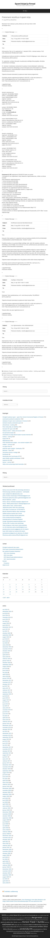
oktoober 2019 (6, 650)
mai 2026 (5, 609)
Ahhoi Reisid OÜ (15, 915)
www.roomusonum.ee (19, 933)
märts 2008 (6, 829)
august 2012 (6, 739)
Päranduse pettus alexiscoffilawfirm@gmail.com (15, 535)
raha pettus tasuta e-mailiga (10, 452)
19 (22, 589)
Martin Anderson (34, 924)
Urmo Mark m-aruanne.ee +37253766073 (14, 509)
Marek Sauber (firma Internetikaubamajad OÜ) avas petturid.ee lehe (24, 901)
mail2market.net (8, 924)
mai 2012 (5, 745)
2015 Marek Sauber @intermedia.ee (13, 557)
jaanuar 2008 (6, 833)
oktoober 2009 (6, 792)
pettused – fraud (7, 450)
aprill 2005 (5, 881)
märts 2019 (6, 656)
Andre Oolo (39, 915)
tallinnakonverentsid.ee (17, 931)
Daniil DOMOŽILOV (18, 919)
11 (16, 586)
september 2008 (7, 818)
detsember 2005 (7, 869)
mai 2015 (5, 705)
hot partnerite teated (8, 432)
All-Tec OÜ (27, 915)
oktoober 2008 (6, 816)
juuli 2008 (5, 822)
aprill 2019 (5, 654)
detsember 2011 (7, 747)
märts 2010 (6, 782)
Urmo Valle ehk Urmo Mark (27, 931)
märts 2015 (6, 707)
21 (35, 589)
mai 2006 (5, 859)
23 (3, 591)
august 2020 (6, 637)
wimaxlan (36, 931)
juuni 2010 (5, 776)
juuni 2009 (5, 800)
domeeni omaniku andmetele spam (12, 423)
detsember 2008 (7, 812)
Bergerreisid (37, 918)
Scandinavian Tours (15, 929)
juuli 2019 (5, 652)
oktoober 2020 (6, 633)
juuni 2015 (5, 704)
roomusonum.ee (34, 926)
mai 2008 (5, 825)
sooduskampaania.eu (38, 929)
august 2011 (6, 755)
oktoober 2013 (6, 729)
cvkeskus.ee (45, 917)
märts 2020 (6, 645)
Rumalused (5, 454)
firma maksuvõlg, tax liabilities (10, 426)
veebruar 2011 (6, 761)
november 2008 (7, 814)
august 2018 (6, 666)
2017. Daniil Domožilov (9, 559)
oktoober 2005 (6, 873)
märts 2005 (6, 882)
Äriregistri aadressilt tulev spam (11, 547)
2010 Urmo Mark (8, 555)
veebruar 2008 (6, 831)
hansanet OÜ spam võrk (9, 428)
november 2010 (7, 766)
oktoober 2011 (6, 751)
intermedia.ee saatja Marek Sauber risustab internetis (17, 434)
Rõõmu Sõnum (43, 926)
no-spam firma (6, 446)
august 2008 (6, 820)
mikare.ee (4, 926)
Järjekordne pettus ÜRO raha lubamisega (13, 507)
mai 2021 (5, 631)
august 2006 (6, 855)
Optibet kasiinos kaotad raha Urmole (12, 513)
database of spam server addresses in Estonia (15, 371)
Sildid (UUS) (6, 565)
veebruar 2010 (6, 784)
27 (29, 591)
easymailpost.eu (36, 919)
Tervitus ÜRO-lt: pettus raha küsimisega (13, 523)
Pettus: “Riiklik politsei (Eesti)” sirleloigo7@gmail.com (16, 503)
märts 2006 (6, 863)
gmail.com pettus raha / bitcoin (9, 922)
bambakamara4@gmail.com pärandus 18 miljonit (15, 533)
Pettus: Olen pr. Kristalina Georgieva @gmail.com (15, 501)
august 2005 (6, 877)
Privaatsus (6, 563)
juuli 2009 (5, 798)
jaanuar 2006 (6, 867)
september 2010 (7, 770)
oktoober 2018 (6, 662)
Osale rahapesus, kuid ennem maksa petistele (15, 525)
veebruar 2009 (6, 808)
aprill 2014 (5, 717)
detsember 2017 (7, 680)
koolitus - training (33, 371)
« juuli (4, 597)
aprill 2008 (5, 827)
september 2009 (7, 794)
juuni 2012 (5, 743)
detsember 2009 (7, 788)
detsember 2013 (7, 725)
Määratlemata (6, 440)
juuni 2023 (5, 619)
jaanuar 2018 (6, 678)
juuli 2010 (5, 774)
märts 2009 (6, 806)
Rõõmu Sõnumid (7, 929)
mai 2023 (5, 621)
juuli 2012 (5, 741)
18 (16, 589)
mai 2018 (5, 672)
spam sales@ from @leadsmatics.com (13, 493)
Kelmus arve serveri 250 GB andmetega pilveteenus (16, 490)
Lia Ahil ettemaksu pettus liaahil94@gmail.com (15, 527)
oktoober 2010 (6, 768)
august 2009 (6, 796)
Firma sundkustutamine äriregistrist (12, 517)
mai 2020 (5, 643)
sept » (8, 597)
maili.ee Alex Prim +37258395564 (21, 924)
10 (10, 586)
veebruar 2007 (6, 845)
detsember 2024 (7, 611)
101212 (4, 915)
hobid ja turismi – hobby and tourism (12, 430)
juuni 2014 (5, 713)
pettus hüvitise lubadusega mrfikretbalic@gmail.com (16, 495)
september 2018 (7, 664)
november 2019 (7, 649)
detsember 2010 (7, 764)
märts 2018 (6, 676)
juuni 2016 (5, 698)
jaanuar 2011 (6, 763)
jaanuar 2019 (6, 660)
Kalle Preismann (7, 375)
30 (3, 594)
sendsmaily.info (26, 929)
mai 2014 (5, 715)
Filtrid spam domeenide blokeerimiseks (13, 549)
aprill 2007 (5, 841)
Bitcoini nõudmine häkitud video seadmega (14, 511)
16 (3, 589)
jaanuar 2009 (6, 810)
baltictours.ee (22, 917)
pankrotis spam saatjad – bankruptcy (12, 448)
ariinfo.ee (15, 917)
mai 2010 (5, 778)
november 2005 (7, 871)
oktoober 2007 (6, 839)
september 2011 (7, 753)
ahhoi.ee (8, 915)
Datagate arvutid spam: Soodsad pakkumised (15, 379)
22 (42, 589)
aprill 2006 (5, 861)
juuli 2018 (5, 668)
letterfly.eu (47, 922)
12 (22, 586)
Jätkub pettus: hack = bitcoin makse (12, 505)
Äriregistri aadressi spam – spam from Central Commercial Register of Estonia (23, 417)
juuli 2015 (5, 702)
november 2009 (7, 790)
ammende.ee (33, 915)
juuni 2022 (5, 625)
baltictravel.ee (28, 917)
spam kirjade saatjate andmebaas (11, 458)
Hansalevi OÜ (20, 922)
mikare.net (8, 926)
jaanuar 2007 (6, 847)
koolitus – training (7, 436)
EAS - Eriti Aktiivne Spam (28, 919)
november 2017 (7, 682)
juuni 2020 (5, 641)
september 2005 (7, 875)
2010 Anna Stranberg (9, 553)
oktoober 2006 (6, 853)
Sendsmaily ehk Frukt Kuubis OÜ (11, 456)
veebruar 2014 (6, 721)
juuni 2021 (5, 629)
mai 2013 (5, 731)
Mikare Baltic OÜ (14, 926)
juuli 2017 (5, 686)
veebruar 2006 (6, 865)
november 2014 (7, 709)
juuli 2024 (5, 613)
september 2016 (7, 694)
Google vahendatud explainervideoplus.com (14, 521)
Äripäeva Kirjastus (34, 933)
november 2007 (7, 837)
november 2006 (7, 851)
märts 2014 (6, 719)
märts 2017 (6, 688)
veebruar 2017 (6, 690)
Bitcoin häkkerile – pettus (9, 499)
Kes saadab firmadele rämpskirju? (11, 551)
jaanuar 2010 (6, 786)
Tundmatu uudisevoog (11, 891)
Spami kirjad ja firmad (25, 4)
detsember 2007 (7, 835)
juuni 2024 (5, 615)
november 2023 (7, 617)
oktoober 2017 (6, 684)
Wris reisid (41, 931)
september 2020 (7, 635)
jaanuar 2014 (6, 723)
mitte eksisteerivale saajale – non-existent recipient (16, 442)
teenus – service (7, 462)
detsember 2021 (7, 627)
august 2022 (6, 623)
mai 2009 (5, 802)
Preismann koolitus (17, 375)
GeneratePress (34, 936)
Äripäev (28, 933)
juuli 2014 (5, 711)
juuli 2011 (5, 757)
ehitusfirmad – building (9, 425)
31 (10, 594)
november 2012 (7, 735)
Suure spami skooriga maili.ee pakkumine (13, 515)
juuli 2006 (5, 857)
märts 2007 (6, 843)
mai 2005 (5, 879)
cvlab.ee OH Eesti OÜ (7, 919)
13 (29, 586)
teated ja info (6, 460)
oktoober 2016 (6, 692)
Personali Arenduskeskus (24, 926)
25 (16, 591)
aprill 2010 (5, 780)
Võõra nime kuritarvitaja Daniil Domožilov (13, 464)
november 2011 (7, 749)
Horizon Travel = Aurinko (33, 922)
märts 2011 (5, 759)
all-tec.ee (22, 915)
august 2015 (6, 700)
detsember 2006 (7, 849)
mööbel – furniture (7, 444)
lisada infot (5, 438)
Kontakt (5, 561)
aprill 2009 (5, 804)
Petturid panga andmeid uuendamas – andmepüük (16, 491)
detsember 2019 (7, 647)
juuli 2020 (5, 639)
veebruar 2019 (6, 658)
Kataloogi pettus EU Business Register (13, 519)
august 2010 (6, 772)
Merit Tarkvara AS (43, 924)
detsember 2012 (7, 733)
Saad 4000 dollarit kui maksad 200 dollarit (14, 531)
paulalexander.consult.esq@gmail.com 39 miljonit (15, 529)
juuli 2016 (5, 696)
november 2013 (7, 727)
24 (10, 591)
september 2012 (7, 737)
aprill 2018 (5, 674)
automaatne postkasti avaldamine (11, 419)
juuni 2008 (5, 823)
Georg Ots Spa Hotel (44, 919)
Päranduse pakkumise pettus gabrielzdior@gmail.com (17, 497)
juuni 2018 (5, 670)
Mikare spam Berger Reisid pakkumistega (14, 377)
